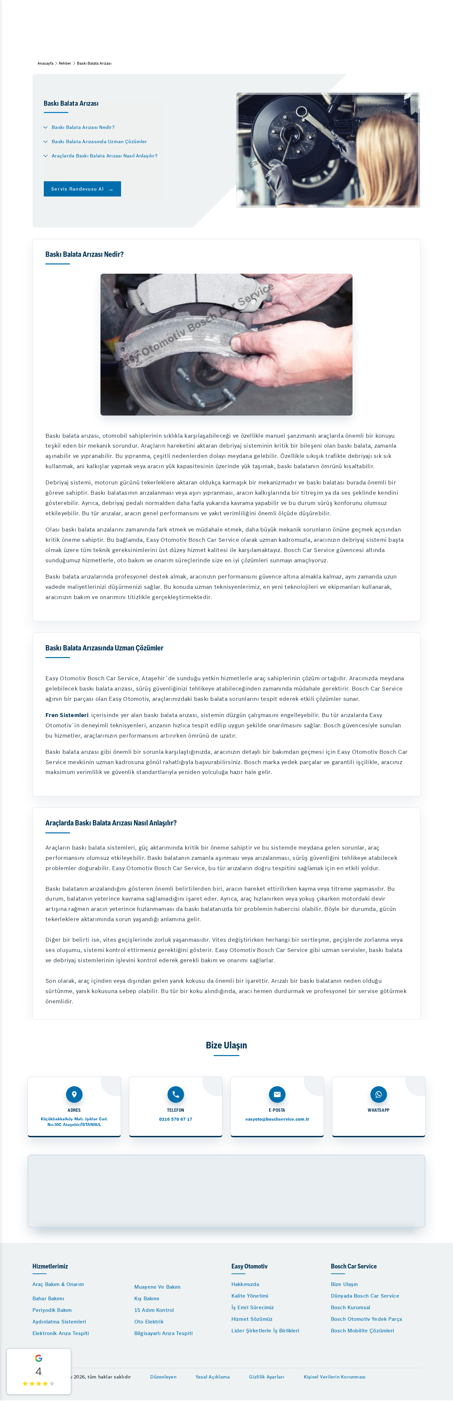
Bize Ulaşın (344, 1284)
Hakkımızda (245, 1284)
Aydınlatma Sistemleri (59, 1321)
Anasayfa (45, 63)
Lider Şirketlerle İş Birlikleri (265, 1330)
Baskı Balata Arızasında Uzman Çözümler (99, 141)
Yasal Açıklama (213, 1377)
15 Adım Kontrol (154, 1310)
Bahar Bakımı (48, 1298)
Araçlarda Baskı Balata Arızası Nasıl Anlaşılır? (105, 156)
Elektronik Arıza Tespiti (60, 1333)
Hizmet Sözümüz (252, 1319)
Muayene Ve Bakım (157, 1287)
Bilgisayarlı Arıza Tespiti (163, 1333)
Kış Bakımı (147, 1298)
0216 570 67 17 (175, 1119)
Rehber (65, 63)
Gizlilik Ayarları (266, 1377)
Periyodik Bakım (52, 1310)
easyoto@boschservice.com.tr (277, 1119)
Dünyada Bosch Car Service (365, 1296)
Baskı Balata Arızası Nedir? (83, 127)
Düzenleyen (163, 1377)
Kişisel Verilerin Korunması (335, 1377)
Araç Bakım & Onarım (58, 1284)
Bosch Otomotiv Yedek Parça (366, 1319)
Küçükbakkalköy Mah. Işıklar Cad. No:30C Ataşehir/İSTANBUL (74, 1121)
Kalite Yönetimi (249, 1296)
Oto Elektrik (148, 1321)
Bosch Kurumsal (350, 1307)
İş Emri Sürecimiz (252, 1307)
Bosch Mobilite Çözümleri (362, 1330)
